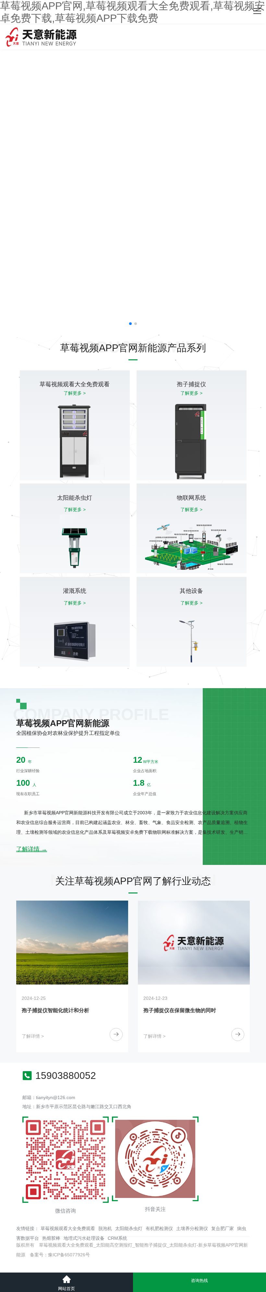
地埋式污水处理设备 (84, 1238)
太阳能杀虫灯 (128, 1228)
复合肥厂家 (222, 1228)
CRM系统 (117, 1238)
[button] (130, 323)
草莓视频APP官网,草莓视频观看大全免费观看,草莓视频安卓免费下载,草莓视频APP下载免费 (132, 12)
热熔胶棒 (51, 1238)
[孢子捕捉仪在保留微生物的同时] (113, 943)
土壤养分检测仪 (192, 1228)
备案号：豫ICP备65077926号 (60, 1254)
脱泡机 (105, 1228)
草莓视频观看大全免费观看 (68, 1228)
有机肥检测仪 (159, 1228)
